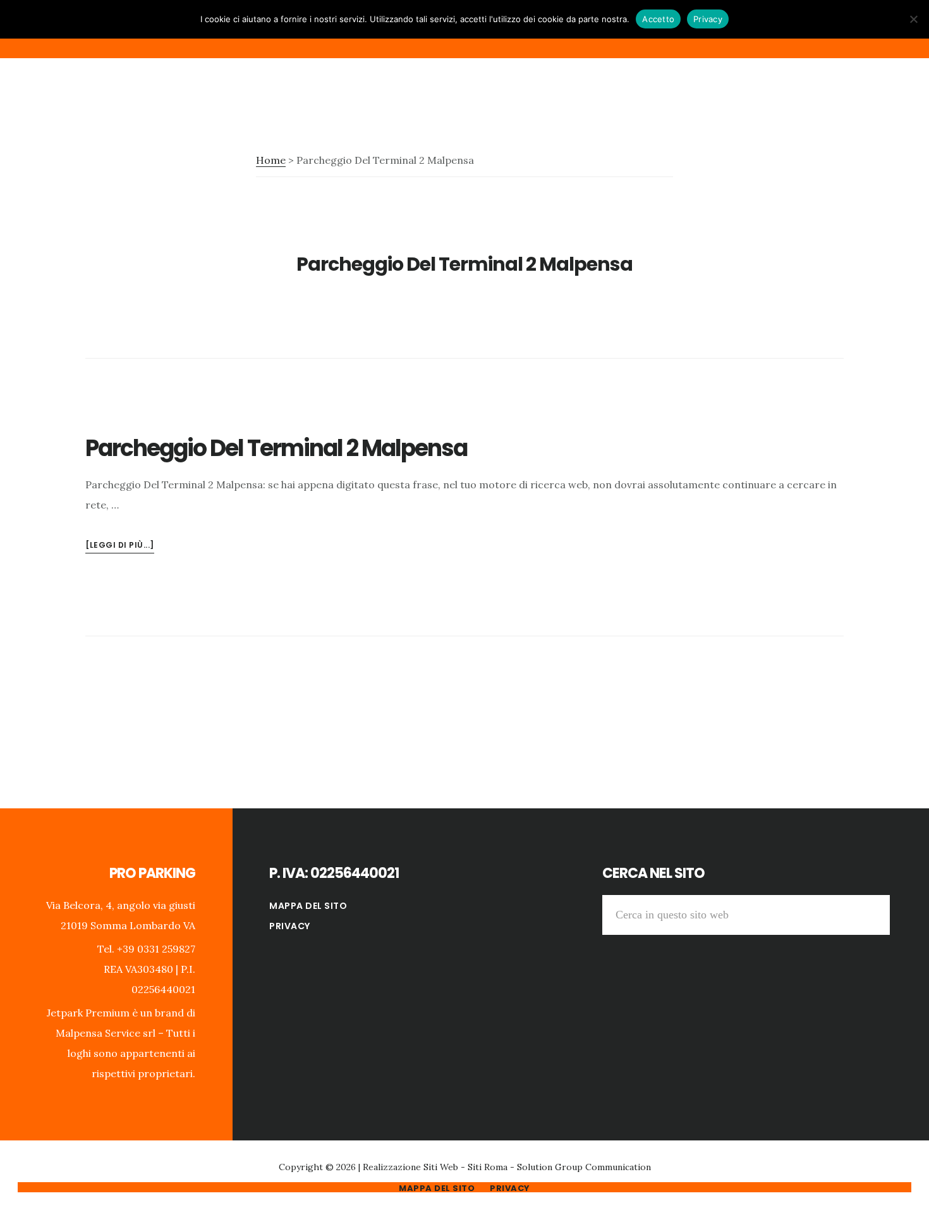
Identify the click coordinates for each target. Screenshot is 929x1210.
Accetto (658, 19)
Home (271, 160)
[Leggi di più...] (119, 546)
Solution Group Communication (584, 1167)
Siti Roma (487, 1167)
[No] (913, 19)
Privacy (289, 926)
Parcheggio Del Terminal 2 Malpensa (276, 448)
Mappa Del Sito (308, 905)
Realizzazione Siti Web (410, 1167)
